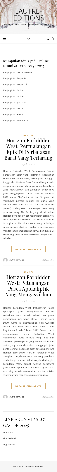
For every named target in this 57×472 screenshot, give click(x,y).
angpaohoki (9, 444)
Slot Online (18, 90)
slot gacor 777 (20, 102)
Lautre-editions (28, 14)
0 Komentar (48, 259)
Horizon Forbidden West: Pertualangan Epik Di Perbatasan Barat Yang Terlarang (28, 149)
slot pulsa (8, 432)
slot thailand (9, 438)
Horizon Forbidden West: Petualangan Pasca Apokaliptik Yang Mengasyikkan (28, 286)
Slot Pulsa (17, 114)
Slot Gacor (17, 108)
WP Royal (39, 466)
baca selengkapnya (28, 249)
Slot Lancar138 (20, 120)
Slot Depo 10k (19, 84)
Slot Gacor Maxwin (22, 72)
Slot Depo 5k (19, 78)
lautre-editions (16, 259)
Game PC (28, 135)
